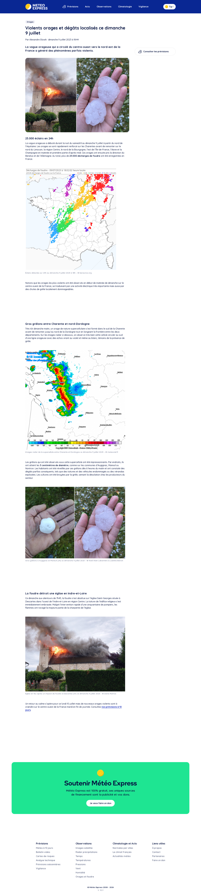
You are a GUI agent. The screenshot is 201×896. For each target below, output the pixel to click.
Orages (30, 22)
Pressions (81, 864)
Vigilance (143, 6)
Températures (83, 860)
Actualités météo (122, 856)
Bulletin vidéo (43, 852)
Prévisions (72, 6)
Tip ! (171, 6)
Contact (156, 852)
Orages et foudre (85, 876)
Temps (79, 856)
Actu (87, 6)
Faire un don (158, 860)
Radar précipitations (86, 852)
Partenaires (158, 856)
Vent (78, 868)
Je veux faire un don (100, 803)
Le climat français (122, 852)
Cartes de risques (45, 856)
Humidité (80, 872)
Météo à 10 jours (44, 848)
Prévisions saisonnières (48, 864)
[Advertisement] (75, 307)
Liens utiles (158, 843)
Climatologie (125, 6)
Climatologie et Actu (125, 843)
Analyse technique (45, 860)
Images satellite (84, 848)
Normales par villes (123, 848)
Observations (104, 6)
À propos (157, 848)
